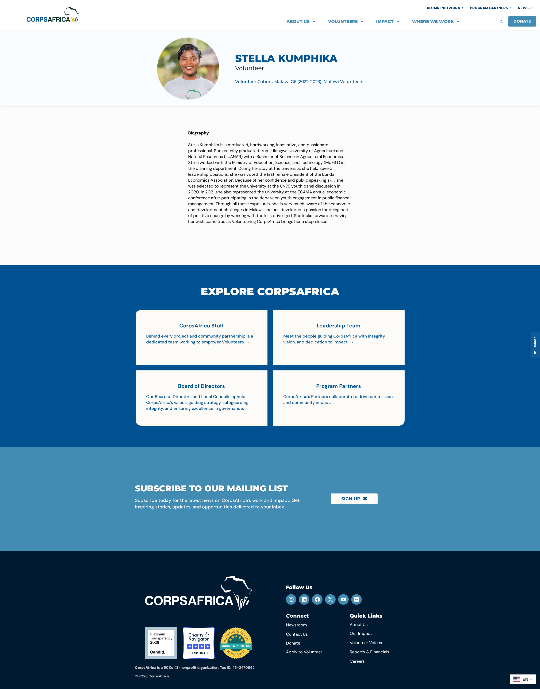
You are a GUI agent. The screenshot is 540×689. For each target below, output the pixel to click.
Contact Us (297, 634)
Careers (357, 661)
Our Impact (361, 633)
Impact (385, 21)
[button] (501, 21)
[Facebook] (317, 599)
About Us (298, 21)
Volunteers (343, 21)
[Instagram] (291, 599)
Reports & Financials (369, 652)
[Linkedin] (304, 599)
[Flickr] (356, 599)
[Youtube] (343, 599)
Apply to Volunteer (304, 652)
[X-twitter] (330, 599)
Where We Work (433, 21)
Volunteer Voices (366, 642)
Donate (293, 643)
